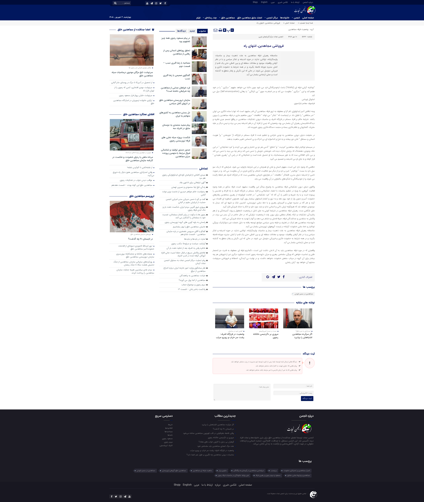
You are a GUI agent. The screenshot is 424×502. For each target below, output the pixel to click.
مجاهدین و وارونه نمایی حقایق (298, 475)
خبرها (170, 424)
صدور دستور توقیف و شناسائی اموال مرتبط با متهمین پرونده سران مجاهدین (175, 153)
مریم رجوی (168, 441)
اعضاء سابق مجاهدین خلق (249, 18)
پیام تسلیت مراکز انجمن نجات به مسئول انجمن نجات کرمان (185, 262)
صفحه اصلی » (289, 23)
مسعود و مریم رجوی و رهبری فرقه (268, 475)
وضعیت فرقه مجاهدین (298, 29)
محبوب (202, 31)
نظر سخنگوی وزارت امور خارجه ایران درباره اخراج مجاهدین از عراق (184, 270)
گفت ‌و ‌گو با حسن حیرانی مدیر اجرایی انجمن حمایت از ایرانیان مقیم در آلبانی (186, 201)
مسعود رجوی (167, 438)
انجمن (297, 18)
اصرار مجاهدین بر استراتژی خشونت (297, 470)
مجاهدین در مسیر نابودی (304, 294)
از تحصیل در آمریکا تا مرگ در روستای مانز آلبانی (132, 82)
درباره (218, 485)
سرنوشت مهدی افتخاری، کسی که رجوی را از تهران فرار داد (134, 89)
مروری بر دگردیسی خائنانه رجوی (265, 335)
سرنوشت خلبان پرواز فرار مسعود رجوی (136, 95)
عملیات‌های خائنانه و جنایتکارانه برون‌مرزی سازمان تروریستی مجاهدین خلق (135, 255)
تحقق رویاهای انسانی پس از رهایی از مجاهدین (176, 52)
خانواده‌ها (284, 18)
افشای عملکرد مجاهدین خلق (138, 114)
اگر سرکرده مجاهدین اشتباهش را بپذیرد (302, 335)
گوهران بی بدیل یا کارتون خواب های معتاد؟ (217, 441)
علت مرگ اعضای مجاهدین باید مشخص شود (216, 446)
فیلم (198, 18)
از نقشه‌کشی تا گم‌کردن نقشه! (140, 167)
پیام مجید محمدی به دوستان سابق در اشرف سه (176, 126)
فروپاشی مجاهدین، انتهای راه (264, 46)
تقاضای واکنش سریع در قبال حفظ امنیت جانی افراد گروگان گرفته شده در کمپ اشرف (183, 254)
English (264, 2)
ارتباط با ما (295, 2)
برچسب (274, 470)
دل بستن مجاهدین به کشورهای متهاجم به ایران (174, 114)
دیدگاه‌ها (181, 31)
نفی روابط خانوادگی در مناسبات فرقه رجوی (233, 475)
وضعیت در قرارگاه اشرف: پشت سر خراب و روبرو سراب (230, 335)
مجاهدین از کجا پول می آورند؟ (192, 280)
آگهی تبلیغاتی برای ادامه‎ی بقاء (192, 182)
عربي (273, 2)
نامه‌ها (170, 434)
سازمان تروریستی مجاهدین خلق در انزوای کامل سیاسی (174, 101)
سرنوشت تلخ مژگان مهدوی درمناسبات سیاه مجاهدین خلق (132, 74)
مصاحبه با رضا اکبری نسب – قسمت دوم (176, 64)
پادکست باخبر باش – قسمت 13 (192, 289)
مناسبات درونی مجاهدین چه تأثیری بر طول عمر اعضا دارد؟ (211, 454)
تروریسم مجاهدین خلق (141, 196)
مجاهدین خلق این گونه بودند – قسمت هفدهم (132, 185)
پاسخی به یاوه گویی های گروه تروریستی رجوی (185, 222)
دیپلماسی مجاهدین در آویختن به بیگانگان (249, 470)
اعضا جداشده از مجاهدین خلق (134, 29)
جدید (192, 31)
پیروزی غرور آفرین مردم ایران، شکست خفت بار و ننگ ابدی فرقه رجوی (184, 209)
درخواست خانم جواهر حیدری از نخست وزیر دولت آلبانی (184, 193)
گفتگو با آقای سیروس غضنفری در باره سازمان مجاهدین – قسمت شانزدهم (186, 233)
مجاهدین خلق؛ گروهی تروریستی (174, 470)
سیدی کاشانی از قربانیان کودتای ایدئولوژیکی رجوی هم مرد (184, 177)
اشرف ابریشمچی (165, 445)
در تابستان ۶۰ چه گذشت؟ (140, 239)
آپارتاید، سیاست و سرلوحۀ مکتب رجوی (188, 243)
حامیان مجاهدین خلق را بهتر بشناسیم (189, 226)
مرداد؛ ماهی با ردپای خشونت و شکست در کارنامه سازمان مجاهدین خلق (132, 158)
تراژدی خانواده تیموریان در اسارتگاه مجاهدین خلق (133, 102)
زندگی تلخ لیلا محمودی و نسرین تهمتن (188, 187)
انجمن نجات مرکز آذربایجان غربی (271, 36)
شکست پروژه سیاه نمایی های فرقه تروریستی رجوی (175, 139)
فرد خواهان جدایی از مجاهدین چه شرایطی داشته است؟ (175, 89)
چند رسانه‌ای (211, 18)
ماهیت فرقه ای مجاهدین (202, 470)
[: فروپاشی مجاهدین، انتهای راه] (215, 30)
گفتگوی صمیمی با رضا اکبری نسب (176, 77)
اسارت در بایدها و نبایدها (195, 239)
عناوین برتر (223, 470)
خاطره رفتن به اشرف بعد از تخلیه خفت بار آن (186, 248)
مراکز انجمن (272, 18)
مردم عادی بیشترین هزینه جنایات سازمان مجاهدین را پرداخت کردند (135, 271)
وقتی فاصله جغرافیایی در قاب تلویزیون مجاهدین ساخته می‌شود (209, 433)
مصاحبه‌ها (168, 431)
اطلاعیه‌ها (168, 428)
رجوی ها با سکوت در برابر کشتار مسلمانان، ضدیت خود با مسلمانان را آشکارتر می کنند (184, 216)
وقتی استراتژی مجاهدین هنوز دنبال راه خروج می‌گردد (133, 174)
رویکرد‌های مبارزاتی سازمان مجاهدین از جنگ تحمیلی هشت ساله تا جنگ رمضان (133, 263)
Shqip (255, 2)
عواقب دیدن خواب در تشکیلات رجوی (136, 180)
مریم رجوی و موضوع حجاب (193, 284)
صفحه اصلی (308, 18)
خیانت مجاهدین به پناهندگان (193, 275)
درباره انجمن (308, 2)
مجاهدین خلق (228, 18)
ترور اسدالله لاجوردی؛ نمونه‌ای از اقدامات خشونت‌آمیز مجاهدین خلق (136, 248)
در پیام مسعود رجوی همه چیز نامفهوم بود (175, 39)
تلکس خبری (283, 2)
